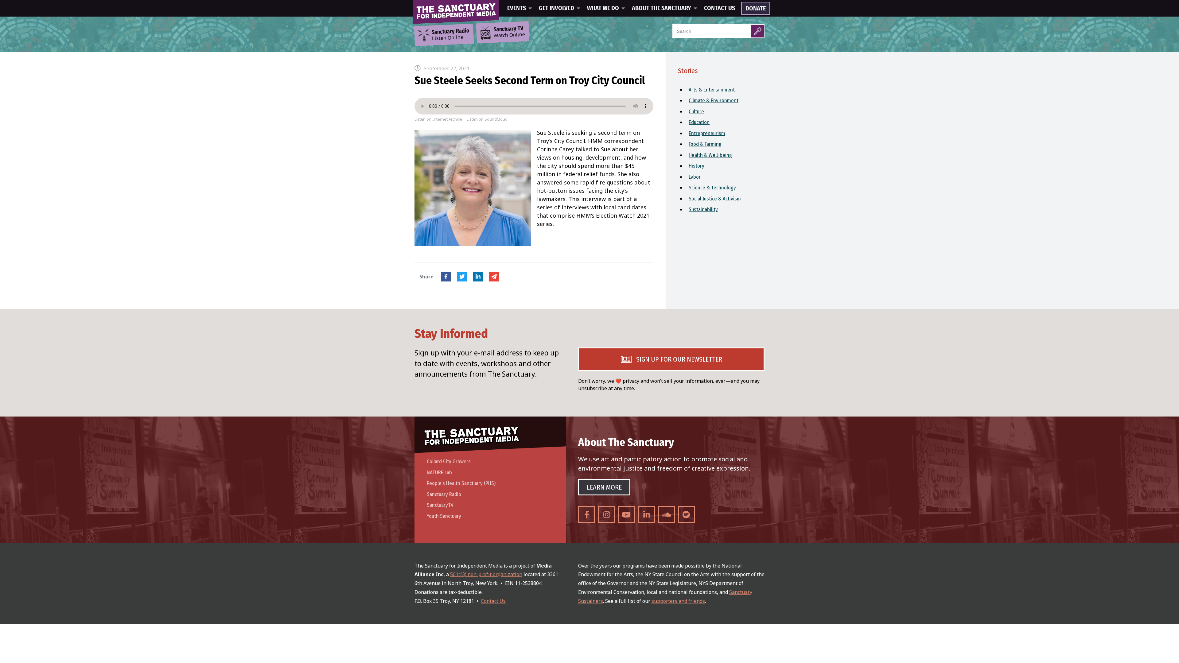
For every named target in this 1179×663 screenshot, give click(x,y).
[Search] (758, 31)
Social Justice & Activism (715, 199)
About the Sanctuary (661, 8)
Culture (696, 111)
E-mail (494, 276)
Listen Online (450, 35)
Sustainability (703, 209)
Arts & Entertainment (712, 90)
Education (699, 122)
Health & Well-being (710, 155)
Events (516, 8)
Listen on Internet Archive (438, 119)
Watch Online (509, 32)
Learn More (604, 487)
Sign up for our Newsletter (679, 359)
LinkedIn (478, 276)
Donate (755, 9)
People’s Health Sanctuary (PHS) (461, 483)
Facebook (446, 276)
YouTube (626, 514)
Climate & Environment (713, 100)
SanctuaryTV (440, 505)
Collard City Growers (449, 461)
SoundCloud (666, 514)
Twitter (462, 276)
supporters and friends (678, 601)
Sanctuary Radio (444, 494)
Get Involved (556, 8)
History (696, 166)
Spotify (686, 514)
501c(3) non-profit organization (486, 574)
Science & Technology (712, 187)
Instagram (606, 514)
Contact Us (719, 8)
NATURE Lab (439, 472)
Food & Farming (705, 144)
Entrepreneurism (707, 133)
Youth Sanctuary (444, 516)
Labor (695, 177)
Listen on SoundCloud (487, 119)
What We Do (603, 8)
